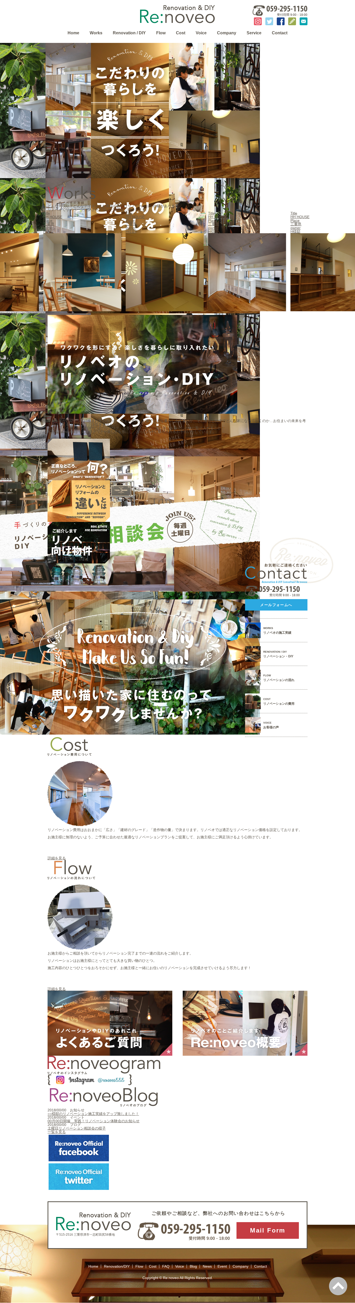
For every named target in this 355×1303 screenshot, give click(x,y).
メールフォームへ (276, 605)
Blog (193, 1266)
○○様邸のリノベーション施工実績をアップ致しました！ (93, 1114)
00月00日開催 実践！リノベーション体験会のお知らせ (94, 1121)
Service (254, 33)
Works (96, 33)
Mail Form (267, 1230)
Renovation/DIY (117, 1266)
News (207, 1266)
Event (222, 1266)
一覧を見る (57, 1132)
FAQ (165, 1266)
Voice (201, 33)
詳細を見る (57, 858)
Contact (279, 33)
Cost (180, 33)
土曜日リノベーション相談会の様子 (77, 1128)
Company (226, 33)
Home (73, 33)
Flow (161, 33)
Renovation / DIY (129, 33)
